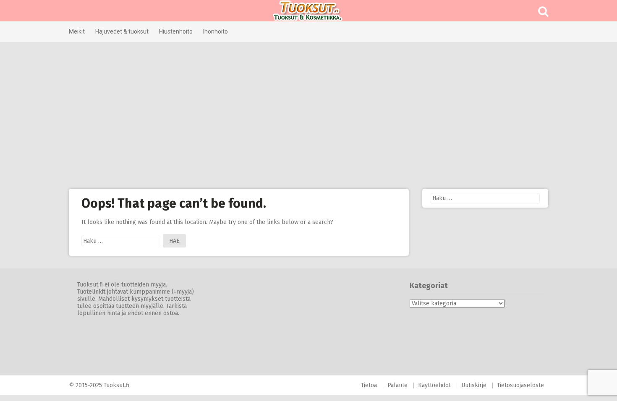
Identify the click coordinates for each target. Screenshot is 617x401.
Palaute (397, 385)
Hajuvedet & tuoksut (122, 31)
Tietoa (369, 385)
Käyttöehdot (434, 385)
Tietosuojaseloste (520, 385)
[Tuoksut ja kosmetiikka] (308, 10)
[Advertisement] (308, 115)
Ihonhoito (215, 31)
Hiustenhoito (176, 31)
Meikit (77, 31)
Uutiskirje (473, 385)
